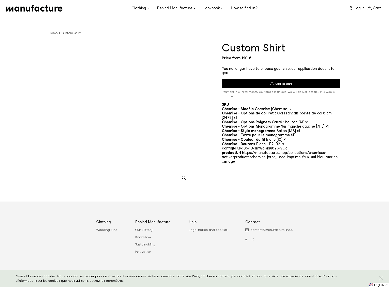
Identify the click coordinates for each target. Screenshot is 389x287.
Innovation (143, 251)
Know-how (143, 237)
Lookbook (211, 8)
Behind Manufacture (174, 8)
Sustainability (145, 244)
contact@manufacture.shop (272, 230)
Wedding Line (106, 230)
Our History (144, 230)
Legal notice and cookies (208, 230)
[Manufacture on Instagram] (252, 240)
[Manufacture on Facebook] (246, 240)
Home (53, 33)
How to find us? (244, 8)
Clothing (138, 8)
